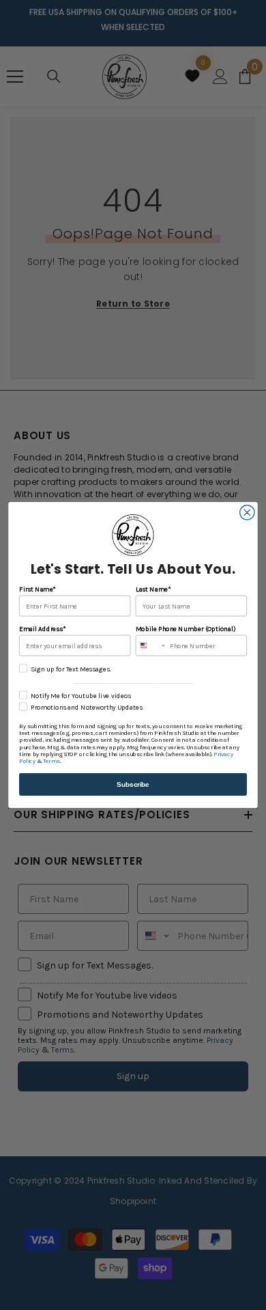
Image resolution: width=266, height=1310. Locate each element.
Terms (51, 761)
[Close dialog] (247, 512)
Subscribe (133, 784)
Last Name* (153, 589)
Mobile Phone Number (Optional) (185, 629)
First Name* (37, 589)
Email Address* (42, 629)
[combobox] (151, 645)
